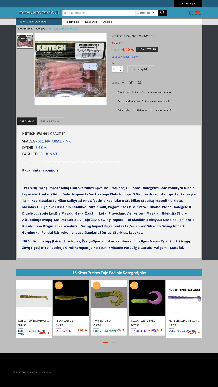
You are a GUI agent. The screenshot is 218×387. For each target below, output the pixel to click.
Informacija (188, 3)
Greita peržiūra (35, 317)
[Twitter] (131, 82)
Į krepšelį (142, 69)
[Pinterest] (139, 82)
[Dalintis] (123, 82)
